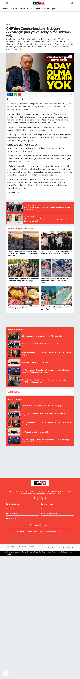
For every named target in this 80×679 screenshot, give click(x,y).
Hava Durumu (48, 504)
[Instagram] (41, 498)
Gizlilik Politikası (11, 546)
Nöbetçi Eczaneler (15, 504)
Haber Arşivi (13, 518)
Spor (53, 9)
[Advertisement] (40, 461)
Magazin (45, 9)
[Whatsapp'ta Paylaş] (15, 94)
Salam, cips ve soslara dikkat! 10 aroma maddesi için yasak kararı (22, 307)
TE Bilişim (59, 547)
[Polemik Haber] (39, 3)
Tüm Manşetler (13, 513)
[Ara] (72, 3)
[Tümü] (71, 392)
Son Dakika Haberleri (50, 513)
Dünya (29, 9)
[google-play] (45, 525)
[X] (38, 498)
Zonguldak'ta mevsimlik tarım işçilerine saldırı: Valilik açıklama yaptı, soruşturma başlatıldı (23, 253)
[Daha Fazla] (19, 94)
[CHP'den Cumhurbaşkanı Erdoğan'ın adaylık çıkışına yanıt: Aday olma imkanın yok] (40, 72)
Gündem (4, 9)
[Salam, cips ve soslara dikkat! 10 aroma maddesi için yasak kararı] (23, 295)
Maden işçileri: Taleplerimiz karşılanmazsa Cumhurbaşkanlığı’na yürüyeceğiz (23, 279)
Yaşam (22, 9)
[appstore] (34, 525)
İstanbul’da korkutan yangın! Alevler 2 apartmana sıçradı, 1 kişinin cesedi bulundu (55, 280)
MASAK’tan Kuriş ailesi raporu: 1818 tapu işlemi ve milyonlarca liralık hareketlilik (56, 252)
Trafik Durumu (13, 509)
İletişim (32, 546)
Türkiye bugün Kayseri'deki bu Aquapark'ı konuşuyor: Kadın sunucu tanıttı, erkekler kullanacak (56, 308)
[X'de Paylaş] (11, 94)
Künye (24, 546)
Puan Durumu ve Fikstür (51, 509)
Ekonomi (13, 9)
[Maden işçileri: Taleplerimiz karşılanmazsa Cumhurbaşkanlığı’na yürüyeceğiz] (23, 268)
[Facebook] (34, 498)
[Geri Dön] (6, 673)
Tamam (8, 555)
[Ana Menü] (7, 3)
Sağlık (37, 9)
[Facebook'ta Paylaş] (8, 94)
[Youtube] (45, 498)
